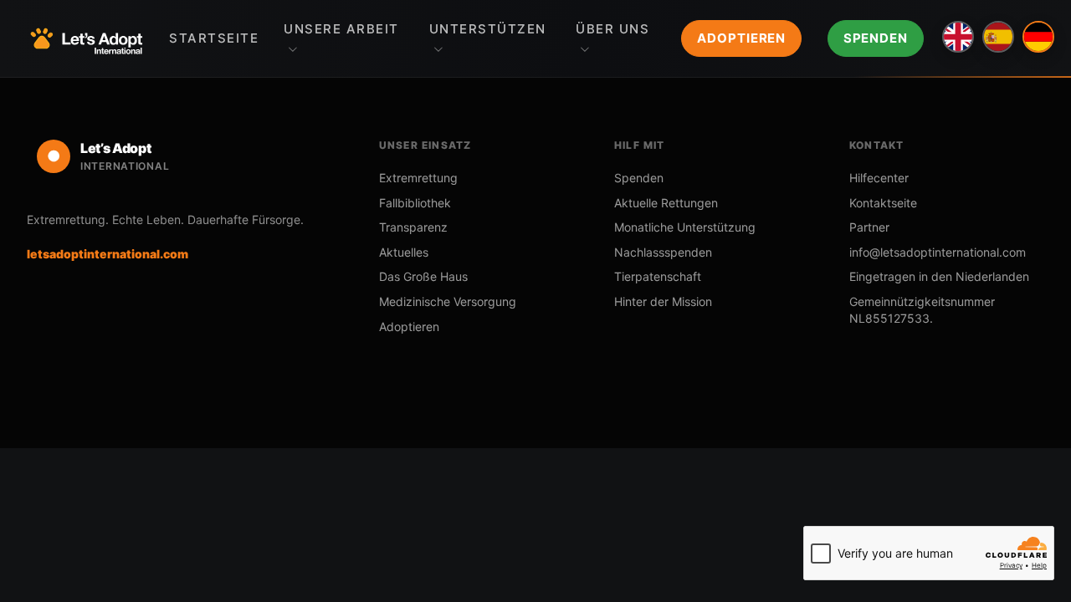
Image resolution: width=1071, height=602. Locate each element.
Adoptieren (741, 38)
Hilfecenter (879, 178)
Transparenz (413, 227)
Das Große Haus (423, 276)
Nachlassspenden (663, 252)
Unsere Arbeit (341, 29)
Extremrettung (418, 178)
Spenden (875, 38)
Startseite (214, 38)
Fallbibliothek (415, 203)
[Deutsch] (1038, 37)
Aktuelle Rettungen (666, 203)
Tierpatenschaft (657, 276)
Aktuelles (403, 252)
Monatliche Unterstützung (685, 227)
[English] (958, 37)
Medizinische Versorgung (447, 301)
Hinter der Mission (663, 301)
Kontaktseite (883, 203)
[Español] (998, 37)
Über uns (612, 29)
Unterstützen (487, 29)
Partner (869, 227)
